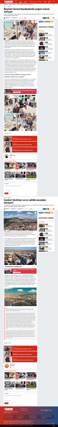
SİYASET (14, 4)
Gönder (6, 193)
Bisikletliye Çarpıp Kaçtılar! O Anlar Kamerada (49, 40)
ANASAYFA (6, 4)
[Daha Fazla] (48, 18)
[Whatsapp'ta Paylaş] (46, 18)
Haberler (5, 6)
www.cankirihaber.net (8, 238)
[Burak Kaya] (7, 365)
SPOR (18, 4)
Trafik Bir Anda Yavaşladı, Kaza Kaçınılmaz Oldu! (48, 53)
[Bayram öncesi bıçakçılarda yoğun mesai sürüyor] (20, 30)
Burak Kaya (12, 365)
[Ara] (53, 1)
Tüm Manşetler (20, 417)
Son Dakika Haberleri (33, 417)
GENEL (47, 33)
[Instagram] (44, 410)
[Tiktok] (47, 410)
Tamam (53, 425)
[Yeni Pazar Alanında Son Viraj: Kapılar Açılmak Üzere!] (31, 165)
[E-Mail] (10, 157)
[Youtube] (46, 410)
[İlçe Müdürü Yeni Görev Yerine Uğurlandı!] (10, 165)
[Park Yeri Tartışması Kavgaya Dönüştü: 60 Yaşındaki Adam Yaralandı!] (31, 174)
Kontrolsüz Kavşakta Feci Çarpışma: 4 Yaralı (49, 35)
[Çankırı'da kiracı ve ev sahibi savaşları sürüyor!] (20, 221)
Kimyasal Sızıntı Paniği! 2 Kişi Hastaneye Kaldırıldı (49, 49)
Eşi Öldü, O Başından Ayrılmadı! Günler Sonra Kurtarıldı (49, 58)
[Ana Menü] (53, 5)
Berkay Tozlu (12, 155)
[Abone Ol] (53, 18)
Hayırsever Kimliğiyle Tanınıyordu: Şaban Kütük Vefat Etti (9, 179)
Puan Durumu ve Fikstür (9, 417)
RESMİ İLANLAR (30, 4)
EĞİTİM (25, 4)
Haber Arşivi (45, 417)
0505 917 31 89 (24, 408)
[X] (43, 410)
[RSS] (51, 410)
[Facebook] (41, 410)
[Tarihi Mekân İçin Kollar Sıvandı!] (20, 165)
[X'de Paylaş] (45, 18)
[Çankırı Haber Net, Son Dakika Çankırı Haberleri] (8, 1)
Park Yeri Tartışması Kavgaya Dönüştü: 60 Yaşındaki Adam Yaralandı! (31, 179)
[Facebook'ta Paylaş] (43, 18)
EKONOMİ (21, 4)
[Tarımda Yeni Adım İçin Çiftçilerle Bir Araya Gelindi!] (20, 174)
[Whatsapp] (49, 410)
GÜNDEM (10, 4)
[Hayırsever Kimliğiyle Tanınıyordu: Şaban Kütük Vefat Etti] (10, 174)
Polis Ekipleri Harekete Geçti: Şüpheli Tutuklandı (49, 44)
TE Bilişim (53, 423)
